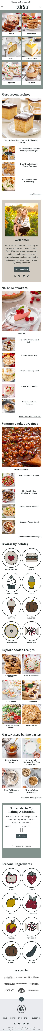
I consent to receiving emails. (23, 846)
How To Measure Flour (11, 791)
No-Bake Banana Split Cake (29, 341)
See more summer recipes (30, 536)
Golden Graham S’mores (29, 403)
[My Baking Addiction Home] (22, 7)
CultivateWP (36, 1030)
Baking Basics (24, 1018)
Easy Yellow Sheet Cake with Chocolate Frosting (21, 141)
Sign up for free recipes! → (21, 2)
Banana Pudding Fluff (29, 371)
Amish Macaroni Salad (29, 506)
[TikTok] (28, 276)
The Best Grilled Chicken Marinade (29, 492)
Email (25, 826)
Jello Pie (21, 333)
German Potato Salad (29, 522)
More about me (21, 269)
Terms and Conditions (18, 1030)
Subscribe (21, 836)
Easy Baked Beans (21, 469)
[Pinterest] (24, 276)
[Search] (41, 7)
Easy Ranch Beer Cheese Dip (29, 180)
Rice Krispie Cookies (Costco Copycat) (29, 165)
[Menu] (2, 7)
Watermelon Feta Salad (29, 475)
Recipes (13, 1018)
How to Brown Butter (11, 761)
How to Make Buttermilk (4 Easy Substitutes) (32, 762)
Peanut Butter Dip (29, 355)
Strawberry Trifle (29, 386)
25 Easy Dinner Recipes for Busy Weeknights (29, 149)
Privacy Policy (7, 1030)
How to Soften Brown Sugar (31, 791)
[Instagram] (15, 276)
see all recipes (35, 194)
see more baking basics (31, 797)
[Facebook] (19, 276)
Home (5, 1018)
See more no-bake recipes (30, 416)
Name (8, 826)
